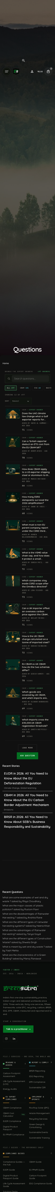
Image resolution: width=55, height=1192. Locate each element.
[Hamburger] (6, 71)
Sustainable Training (39, 1137)
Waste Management (39, 1113)
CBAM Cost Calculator (14, 1114)
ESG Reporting (36, 1076)
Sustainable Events (38, 1132)
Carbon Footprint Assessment (11, 1074)
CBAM (24, 388)
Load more (27, 748)
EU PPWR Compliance (13, 1134)
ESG (37, 388)
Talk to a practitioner (18, 1029)
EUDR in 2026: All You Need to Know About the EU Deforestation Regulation (26, 778)
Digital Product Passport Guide (10, 1177)
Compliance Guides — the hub (14, 1163)
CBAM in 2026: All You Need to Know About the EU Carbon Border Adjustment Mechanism (26, 800)
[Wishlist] (32, 71)
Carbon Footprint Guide (37, 1177)
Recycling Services (38, 1118)
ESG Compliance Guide (40, 1183)
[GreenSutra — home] (20, 988)
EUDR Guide (9, 1169)
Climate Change (11, 788)
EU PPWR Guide (36, 1169)
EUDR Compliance (12, 1121)
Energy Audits (10, 1089)
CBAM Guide (35, 1161)
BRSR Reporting (37, 1070)
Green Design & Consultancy (36, 1125)
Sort (7, 401)
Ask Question (27, 755)
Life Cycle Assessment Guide (14, 1184)
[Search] (23, 60)
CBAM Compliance (12, 1107)
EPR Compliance (37, 1082)
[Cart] (48, 71)
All (11, 388)
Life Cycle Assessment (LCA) (14, 1082)
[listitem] (6, 1038)
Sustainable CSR (37, 1087)
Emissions (8, 809)
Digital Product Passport (10, 1128)
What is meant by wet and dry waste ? (23, 946)
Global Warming (28, 788)
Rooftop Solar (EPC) (39, 1107)
